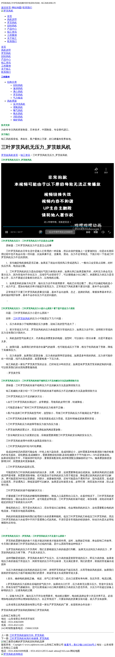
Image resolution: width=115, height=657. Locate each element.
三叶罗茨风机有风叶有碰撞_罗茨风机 (29, 638)
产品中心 (12, 29)
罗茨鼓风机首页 (9, 155)
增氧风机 (18, 107)
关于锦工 (12, 38)
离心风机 (18, 91)
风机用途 (12, 101)
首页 (9, 16)
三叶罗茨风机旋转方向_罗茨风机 (27, 635)
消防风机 (18, 116)
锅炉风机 (18, 120)
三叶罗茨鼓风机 (21, 318)
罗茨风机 (12, 22)
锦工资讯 (12, 32)
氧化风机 (18, 113)
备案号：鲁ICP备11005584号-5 (80, 644)
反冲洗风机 (19, 104)
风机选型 (12, 19)
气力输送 (18, 98)
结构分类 (12, 82)
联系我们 (27, 7)
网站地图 (16, 7)
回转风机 (12, 25)
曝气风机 (18, 110)
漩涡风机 (18, 88)
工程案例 (12, 35)
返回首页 (6, 7)
